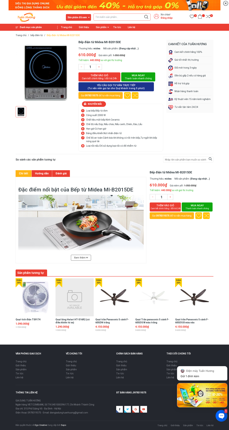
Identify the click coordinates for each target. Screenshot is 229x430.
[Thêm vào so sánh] (135, 95)
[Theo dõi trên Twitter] (127, 409)
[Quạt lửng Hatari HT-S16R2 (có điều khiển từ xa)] (74, 297)
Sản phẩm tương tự (30, 273)
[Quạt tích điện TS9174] (35, 297)
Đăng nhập (167, 18)
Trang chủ (66, 27)
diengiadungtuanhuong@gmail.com (69, 412)
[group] (45, 72)
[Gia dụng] (114, 5)
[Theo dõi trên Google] (135, 409)
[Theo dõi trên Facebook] (119, 409)
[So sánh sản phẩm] (208, 17)
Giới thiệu (84, 27)
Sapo (63, 425)
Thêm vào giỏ (99, 77)
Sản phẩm (101, 27)
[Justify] (146, 17)
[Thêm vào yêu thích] (127, 95)
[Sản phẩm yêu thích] (192, 17)
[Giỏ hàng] (200, 17)
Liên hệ (131, 27)
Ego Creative (41, 425)
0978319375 (91, 95)
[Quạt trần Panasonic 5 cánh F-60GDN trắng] (114, 297)
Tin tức (117, 27)
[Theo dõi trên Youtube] (143, 409)
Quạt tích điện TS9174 (28, 319)
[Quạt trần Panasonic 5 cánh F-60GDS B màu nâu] (194, 297)
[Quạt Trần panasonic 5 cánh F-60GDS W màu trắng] (154, 297)
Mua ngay (138, 77)
